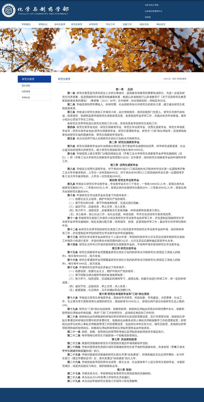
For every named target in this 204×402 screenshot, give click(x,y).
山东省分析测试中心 (153, 11)
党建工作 (127, 24)
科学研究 (93, 24)
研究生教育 (76, 24)
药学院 (148, 17)
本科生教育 (59, 24)
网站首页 (161, 24)
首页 (174, 79)
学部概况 (26, 24)
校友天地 (144, 24)
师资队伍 (43, 24)
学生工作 (110, 24)
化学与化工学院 (151, 5)
